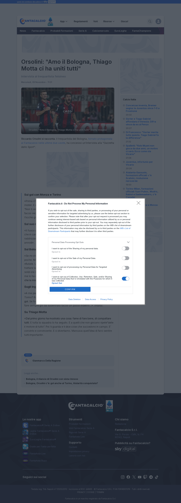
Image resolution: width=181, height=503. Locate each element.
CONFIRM (70, 289)
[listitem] (90, 242)
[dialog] (90, 251)
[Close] (139, 204)
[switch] (125, 248)
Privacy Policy (106, 299)
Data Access (90, 299)
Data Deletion (74, 299)
